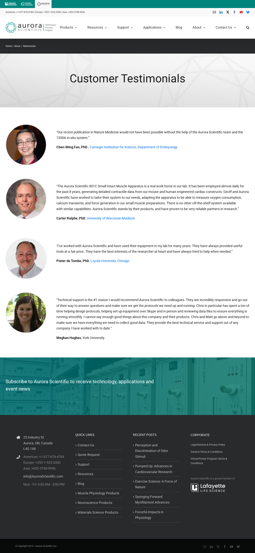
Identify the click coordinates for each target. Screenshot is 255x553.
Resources (85, 474)
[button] (247, 27)
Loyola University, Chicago (110, 261)
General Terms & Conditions (207, 451)
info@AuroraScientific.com (43, 476)
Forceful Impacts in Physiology (149, 515)
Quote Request (89, 455)
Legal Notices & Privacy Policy (208, 444)
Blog (81, 484)
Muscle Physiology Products (98, 493)
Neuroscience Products (95, 503)
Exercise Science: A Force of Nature (156, 484)
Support (83, 464)
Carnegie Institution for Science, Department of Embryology (134, 147)
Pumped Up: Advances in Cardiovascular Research (153, 469)
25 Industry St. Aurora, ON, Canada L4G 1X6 (38, 443)
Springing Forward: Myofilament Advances (152, 499)
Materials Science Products (98, 512)
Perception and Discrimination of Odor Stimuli (151, 450)
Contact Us (86, 445)
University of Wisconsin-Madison (111, 218)
